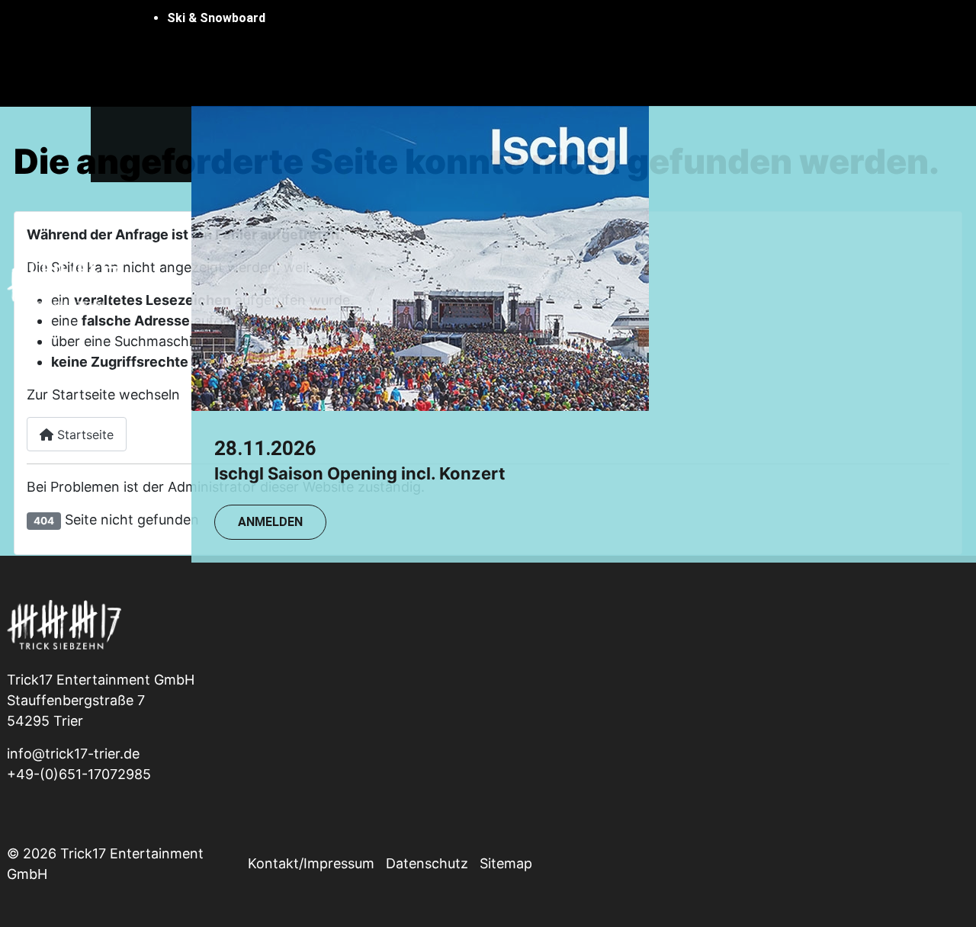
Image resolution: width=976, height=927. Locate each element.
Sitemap (506, 863)
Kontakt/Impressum (311, 863)
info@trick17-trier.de (73, 754)
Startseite (83, 434)
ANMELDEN (270, 522)
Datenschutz (427, 863)
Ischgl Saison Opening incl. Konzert (360, 473)
